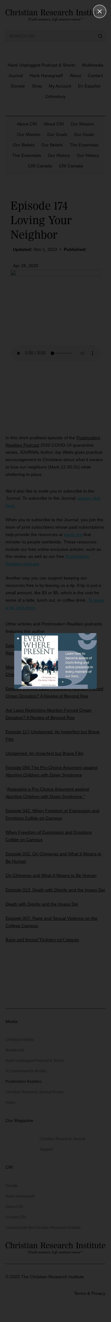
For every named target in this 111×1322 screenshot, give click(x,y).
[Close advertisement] (99, 11)
